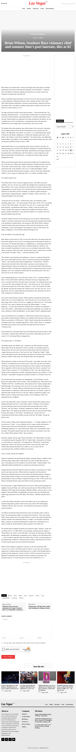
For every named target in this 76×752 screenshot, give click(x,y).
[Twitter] (10, 739)
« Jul (57, 159)
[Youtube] (13, 739)
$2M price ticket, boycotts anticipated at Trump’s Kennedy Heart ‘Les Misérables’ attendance (12, 608)
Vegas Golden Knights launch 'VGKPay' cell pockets (43, 715)
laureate (31, 595)
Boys (15, 595)
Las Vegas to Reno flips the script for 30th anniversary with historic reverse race (27, 687)
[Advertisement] (26, 70)
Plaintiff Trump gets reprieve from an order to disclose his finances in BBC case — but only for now (65, 688)
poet (42, 595)
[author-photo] (2, 691)
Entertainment (38, 34)
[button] (4, 3)
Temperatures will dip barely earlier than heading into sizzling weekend (39, 607)
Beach (10, 595)
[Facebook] (2, 739)
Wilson (21, 598)
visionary (14, 598)
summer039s (6, 598)
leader (37, 595)
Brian (20, 595)
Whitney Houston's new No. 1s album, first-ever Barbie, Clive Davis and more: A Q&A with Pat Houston (47, 688)
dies (25, 595)
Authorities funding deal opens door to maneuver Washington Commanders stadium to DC (43, 720)
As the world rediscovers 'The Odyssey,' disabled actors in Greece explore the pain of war (10, 687)
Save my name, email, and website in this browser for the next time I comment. (25, 643)
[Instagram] (6, 739)
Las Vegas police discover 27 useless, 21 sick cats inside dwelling (43, 726)
